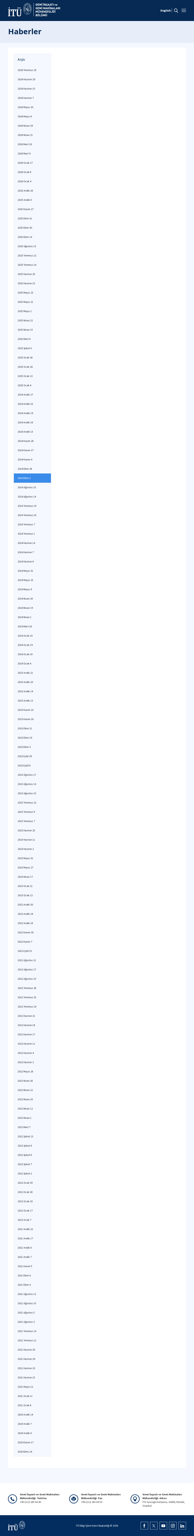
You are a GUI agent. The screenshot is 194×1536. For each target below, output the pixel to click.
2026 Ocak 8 (24, 172)
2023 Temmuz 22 (27, 802)
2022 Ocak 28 (25, 1192)
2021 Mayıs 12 (25, 1386)
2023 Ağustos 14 (27, 784)
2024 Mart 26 (25, 626)
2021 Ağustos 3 (26, 1321)
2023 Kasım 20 (26, 719)
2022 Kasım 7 (25, 941)
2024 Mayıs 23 (25, 580)
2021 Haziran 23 (26, 1368)
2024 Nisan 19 (25, 608)
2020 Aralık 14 (25, 1414)
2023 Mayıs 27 (25, 867)
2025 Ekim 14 (25, 237)
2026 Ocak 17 (25, 162)
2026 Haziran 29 (26, 79)
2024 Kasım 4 (25, 459)
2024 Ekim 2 (24, 478)
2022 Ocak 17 (25, 1210)
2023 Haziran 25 (26, 830)
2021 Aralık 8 (25, 1247)
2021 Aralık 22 (25, 1229)
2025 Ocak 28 (25, 357)
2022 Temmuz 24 (27, 1006)
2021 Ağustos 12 (27, 1294)
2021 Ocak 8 (24, 1405)
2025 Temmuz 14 (27, 264)
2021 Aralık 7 (25, 1257)
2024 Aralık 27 (25, 394)
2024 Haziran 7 (26, 552)
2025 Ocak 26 (25, 366)
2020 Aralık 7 (25, 1423)
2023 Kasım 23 (26, 710)
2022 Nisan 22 (25, 1090)
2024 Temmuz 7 (26, 524)
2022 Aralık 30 (25, 904)
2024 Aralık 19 (25, 413)
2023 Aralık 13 (25, 700)
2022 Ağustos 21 (27, 960)
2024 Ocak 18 (25, 654)
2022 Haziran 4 (26, 1053)
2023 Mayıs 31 (25, 858)
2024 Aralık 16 (25, 422)
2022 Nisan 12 (25, 1108)
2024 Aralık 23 (25, 404)
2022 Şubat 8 (25, 1155)
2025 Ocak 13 (25, 376)
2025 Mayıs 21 (25, 302)
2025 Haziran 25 (26, 274)
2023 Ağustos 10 (27, 793)
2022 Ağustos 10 (27, 978)
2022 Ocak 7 (24, 1219)
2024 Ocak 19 (25, 645)
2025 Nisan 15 (25, 329)
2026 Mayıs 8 (25, 116)
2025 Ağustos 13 (27, 246)
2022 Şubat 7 (25, 1164)
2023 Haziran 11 (26, 839)
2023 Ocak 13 (25, 895)
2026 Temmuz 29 (27, 70)
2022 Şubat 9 (25, 1145)
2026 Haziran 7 (26, 98)
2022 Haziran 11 (26, 1043)
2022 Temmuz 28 (27, 988)
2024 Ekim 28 (25, 468)
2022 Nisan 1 (24, 1117)
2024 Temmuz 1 (26, 533)
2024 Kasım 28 (26, 441)
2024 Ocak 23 (25, 635)
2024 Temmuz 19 (27, 506)
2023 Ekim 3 (24, 747)
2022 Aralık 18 (25, 923)
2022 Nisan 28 (25, 1080)
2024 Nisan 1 (24, 617)
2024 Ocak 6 (24, 663)
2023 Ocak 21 (25, 886)
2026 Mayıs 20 (25, 107)
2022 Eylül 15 (25, 951)
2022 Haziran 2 (26, 1062)
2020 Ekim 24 (25, 1451)
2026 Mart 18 (25, 144)
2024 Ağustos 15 (27, 487)
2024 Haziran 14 (26, 543)
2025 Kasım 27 (26, 209)
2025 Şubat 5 (25, 348)
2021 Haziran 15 (26, 1377)
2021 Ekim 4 (24, 1284)
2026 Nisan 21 (25, 135)
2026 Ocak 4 (24, 181)
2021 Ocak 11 (25, 1396)
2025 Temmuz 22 (27, 255)
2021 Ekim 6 (24, 1275)
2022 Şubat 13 (25, 1136)
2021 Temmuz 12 (27, 1340)
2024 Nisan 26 (25, 598)
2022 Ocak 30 (25, 1182)
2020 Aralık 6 (25, 1433)
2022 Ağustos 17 (27, 969)
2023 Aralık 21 (25, 672)
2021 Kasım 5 (25, 1266)
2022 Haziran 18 (26, 1025)
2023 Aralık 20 (25, 682)
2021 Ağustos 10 (27, 1303)
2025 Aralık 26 (25, 190)
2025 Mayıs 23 (25, 292)
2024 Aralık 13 (25, 431)
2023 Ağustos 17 (27, 774)
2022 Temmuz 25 (27, 997)
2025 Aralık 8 (25, 200)
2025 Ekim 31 (25, 218)
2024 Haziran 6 (26, 561)
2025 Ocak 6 (24, 385)
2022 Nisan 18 (25, 1099)
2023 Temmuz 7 (26, 821)
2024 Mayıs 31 (25, 570)
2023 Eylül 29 (25, 756)
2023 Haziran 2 (26, 849)
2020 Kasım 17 (26, 1442)
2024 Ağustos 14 (27, 496)
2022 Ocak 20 (25, 1201)
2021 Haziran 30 (26, 1349)
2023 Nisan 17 (25, 876)
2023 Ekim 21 (25, 728)
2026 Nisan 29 (25, 125)
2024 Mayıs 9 (25, 589)
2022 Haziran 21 (26, 1016)
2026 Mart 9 (24, 153)
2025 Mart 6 (24, 339)
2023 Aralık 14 (25, 691)
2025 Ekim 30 (25, 227)
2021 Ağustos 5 (26, 1312)
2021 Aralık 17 (25, 1238)
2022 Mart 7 (24, 1127)
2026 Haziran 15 (26, 88)
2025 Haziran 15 (26, 283)
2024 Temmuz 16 (27, 515)
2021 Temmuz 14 (27, 1331)
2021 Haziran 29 (26, 1359)
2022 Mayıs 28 (25, 1071)
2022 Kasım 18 (26, 932)
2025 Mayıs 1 (25, 311)
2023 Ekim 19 (25, 737)
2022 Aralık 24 (25, 914)
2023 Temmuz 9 (26, 812)
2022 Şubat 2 (25, 1173)
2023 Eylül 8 (24, 765)
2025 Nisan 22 (25, 320)
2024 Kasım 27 (26, 450)
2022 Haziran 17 (26, 1034)
